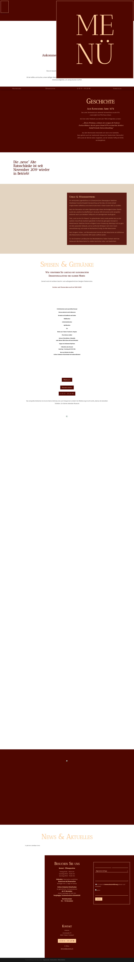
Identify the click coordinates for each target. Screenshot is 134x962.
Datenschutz (53, 960)
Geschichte (55, 18)
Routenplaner (16, 88)
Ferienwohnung (67, 387)
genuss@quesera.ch (67, 949)
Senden (99, 899)
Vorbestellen (117, 88)
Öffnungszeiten (50, 88)
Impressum (46, 960)
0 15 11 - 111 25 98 (83, 88)
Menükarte (67, 380)
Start (48, 18)
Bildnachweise (61, 960)
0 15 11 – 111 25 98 (67, 941)
